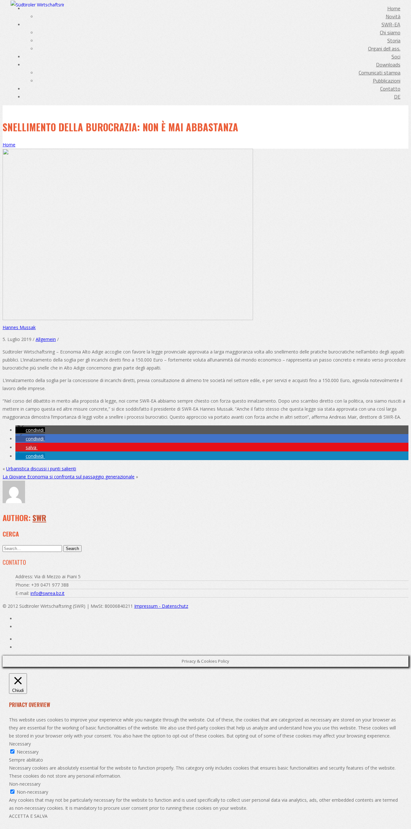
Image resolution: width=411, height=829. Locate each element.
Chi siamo (390, 32)
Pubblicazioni (386, 80)
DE (397, 96)
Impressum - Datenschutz (161, 606)
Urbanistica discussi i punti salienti (41, 469)
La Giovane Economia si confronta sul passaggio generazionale (69, 477)
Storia (393, 40)
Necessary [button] (20, 744)
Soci (395, 56)
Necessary (28, 752)
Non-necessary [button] (24, 784)
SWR (39, 517)
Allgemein (46, 339)
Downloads (388, 64)
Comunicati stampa (379, 72)
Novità (393, 16)
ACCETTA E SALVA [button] (28, 816)
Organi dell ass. (384, 48)
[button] (30, 430)
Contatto (390, 88)
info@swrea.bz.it (48, 593)
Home (393, 8)
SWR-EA (390, 24)
